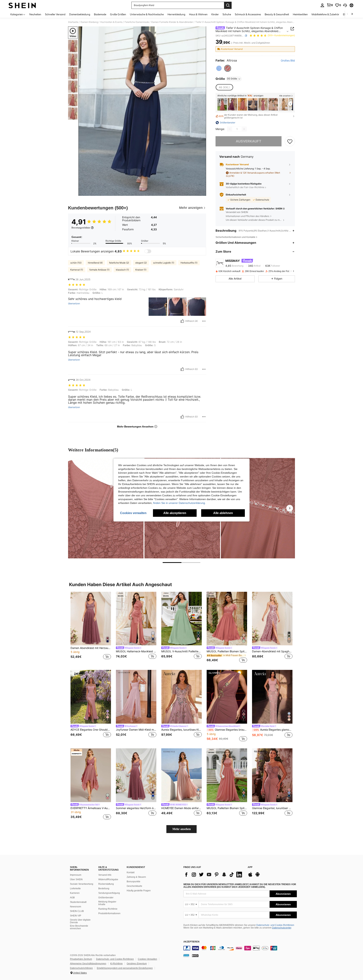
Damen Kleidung (89, 22)
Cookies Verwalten (147, 959)
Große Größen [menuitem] (118, 14)
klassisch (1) (122, 269)
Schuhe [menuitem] (227, 14)
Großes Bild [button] (288, 60)
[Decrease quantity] (229, 129)
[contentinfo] (240, 948)
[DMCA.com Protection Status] (195, 955)
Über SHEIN (76, 879)
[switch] (147, 251)
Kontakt (130, 872)
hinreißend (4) (95, 262)
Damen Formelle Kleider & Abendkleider (172, 22)
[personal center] (322, 5)
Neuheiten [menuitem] (35, 14)
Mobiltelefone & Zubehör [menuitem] (325, 14)
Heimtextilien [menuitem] (300, 14)
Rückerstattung (106, 884)
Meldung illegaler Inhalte (107, 903)
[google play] (257, 876)
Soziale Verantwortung (81, 884)
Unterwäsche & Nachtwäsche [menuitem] (147, 14)
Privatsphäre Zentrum (81, 959)
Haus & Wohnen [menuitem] (198, 14)
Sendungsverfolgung (109, 893)
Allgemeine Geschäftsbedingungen (88, 963)
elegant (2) (141, 262)
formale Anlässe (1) (99, 269)
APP (250, 867)
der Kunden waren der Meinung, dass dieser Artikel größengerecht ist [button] (248, 116)
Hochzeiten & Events (111, 22)
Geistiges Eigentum (137, 963)
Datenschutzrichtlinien (81, 968)
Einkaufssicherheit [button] (236, 194)
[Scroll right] (352, 14)
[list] (213, 874)
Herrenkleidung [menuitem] (176, 14)
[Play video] (142, 111)
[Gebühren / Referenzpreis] (231, 43)
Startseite (73, 22)
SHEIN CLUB (77, 911)
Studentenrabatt (78, 902)
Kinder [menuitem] (215, 14)
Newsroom (75, 906)
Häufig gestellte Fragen (139, 890)
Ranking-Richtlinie (107, 909)
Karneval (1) (76, 269)
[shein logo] (22, 5)
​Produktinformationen (109, 913)
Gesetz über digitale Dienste (80, 921)
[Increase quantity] (244, 129)
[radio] (219, 68)
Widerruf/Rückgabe (108, 879)
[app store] (250, 876)
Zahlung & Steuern (136, 877)
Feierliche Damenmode (137, 22)
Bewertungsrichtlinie (80, 227)
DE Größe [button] (232, 78)
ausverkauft (248, 141)
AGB (72, 897)
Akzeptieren (191, 942)
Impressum (75, 875)
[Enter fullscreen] (202, 192)
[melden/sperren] (204, 321)
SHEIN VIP (75, 915)
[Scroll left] (347, 14)
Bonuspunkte (133, 881)
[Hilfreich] (182, 321)
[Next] (289, 508)
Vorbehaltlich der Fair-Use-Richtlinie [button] (245, 187)
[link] (330, 5)
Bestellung (103, 888)
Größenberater (105, 897)
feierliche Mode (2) (119, 262)
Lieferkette (75, 888)
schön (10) (75, 262)
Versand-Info (104, 875)
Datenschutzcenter (281, 927)
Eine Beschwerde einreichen (79, 927)
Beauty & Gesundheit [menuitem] (277, 14)
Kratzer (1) (140, 269)
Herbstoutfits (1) (189, 262)
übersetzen (74, 303)
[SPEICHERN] (290, 141)
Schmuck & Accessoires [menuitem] (248, 14)
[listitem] (222, 104)
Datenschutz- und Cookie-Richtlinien (275, 925)
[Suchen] (228, 5)
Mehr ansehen (181, 829)
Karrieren (75, 893)
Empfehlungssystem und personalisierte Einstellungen (125, 968)
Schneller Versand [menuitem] (55, 14)
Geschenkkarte (134, 886)
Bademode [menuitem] (100, 14)
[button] (345, 5)
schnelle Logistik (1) (163, 262)
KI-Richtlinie (116, 963)
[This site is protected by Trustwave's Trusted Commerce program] (186, 955)
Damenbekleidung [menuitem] (79, 14)
